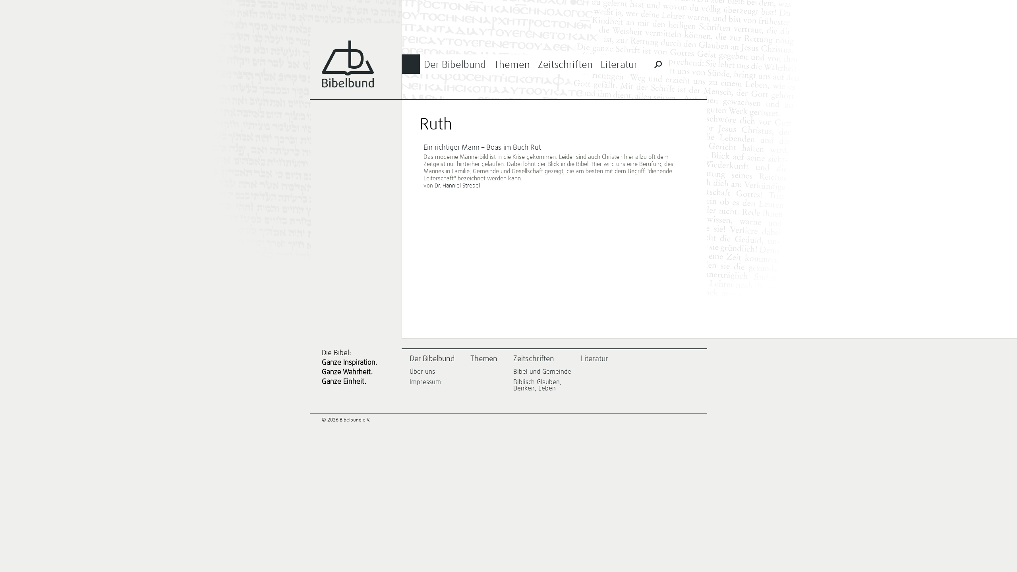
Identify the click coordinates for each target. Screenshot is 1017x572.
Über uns (422, 372)
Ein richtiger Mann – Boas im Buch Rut (482, 147)
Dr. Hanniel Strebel (457, 186)
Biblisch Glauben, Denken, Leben (537, 385)
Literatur (619, 65)
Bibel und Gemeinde (542, 372)
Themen (512, 65)
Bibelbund (348, 64)
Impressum (425, 382)
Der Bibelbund (455, 65)
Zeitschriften (565, 65)
